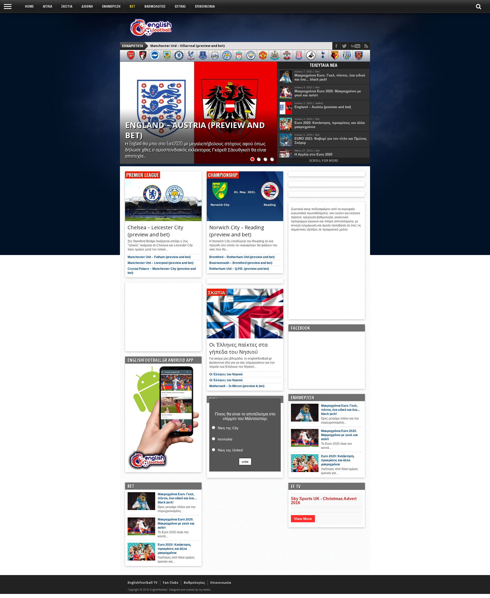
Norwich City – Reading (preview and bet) (236, 231)
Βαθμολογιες (155, 6)
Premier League (142, 175)
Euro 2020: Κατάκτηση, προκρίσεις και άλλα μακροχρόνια (330, 125)
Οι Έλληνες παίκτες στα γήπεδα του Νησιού (238, 348)
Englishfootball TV (142, 582)
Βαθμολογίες (194, 582)
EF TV (296, 486)
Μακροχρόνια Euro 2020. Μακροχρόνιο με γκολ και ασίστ (328, 93)
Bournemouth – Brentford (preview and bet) (240, 263)
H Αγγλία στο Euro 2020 (313, 154)
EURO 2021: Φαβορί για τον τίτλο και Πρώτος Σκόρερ (331, 141)
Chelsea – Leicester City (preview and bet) (184, 46)
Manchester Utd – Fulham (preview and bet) (159, 257)
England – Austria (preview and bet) (323, 107)
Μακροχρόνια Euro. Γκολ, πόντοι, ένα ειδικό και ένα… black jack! (330, 77)
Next (272, 107)
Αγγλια (47, 6)
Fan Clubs (170, 582)
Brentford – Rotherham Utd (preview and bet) (242, 257)
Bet (132, 6)
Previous (125, 107)
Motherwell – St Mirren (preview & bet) (236, 386)
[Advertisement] (275, 27)
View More (303, 519)
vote (245, 462)
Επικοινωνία (205, 6)
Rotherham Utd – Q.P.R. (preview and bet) (239, 269)
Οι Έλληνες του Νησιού (226, 374)
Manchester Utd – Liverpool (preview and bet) (160, 263)
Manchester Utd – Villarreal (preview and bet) (189, 130)
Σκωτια (66, 6)
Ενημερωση (111, 6)
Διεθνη (87, 6)
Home (29, 6)
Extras (180, 6)
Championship (223, 175)
